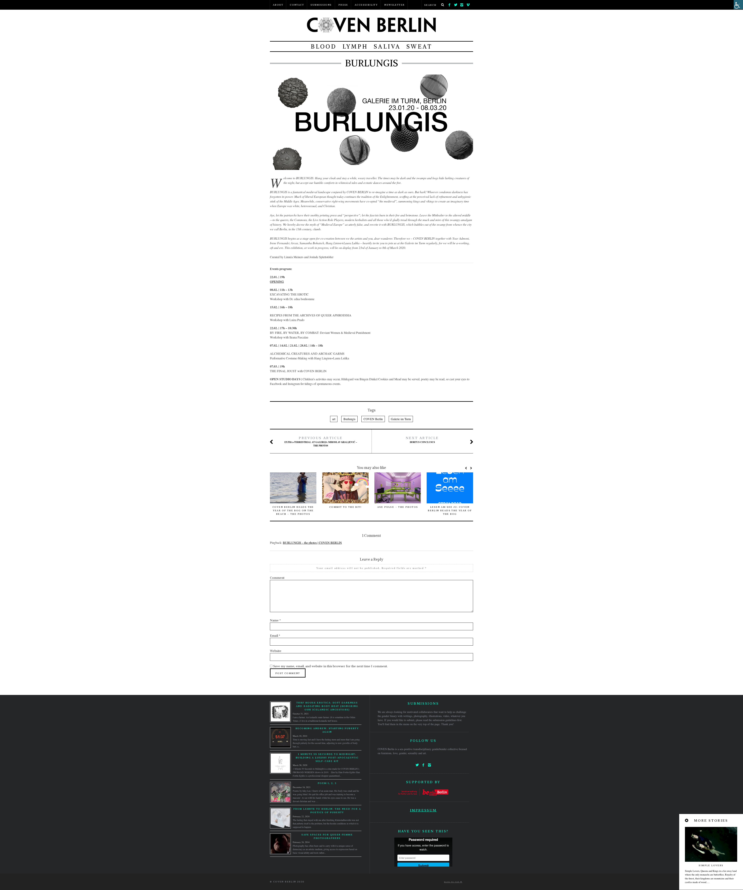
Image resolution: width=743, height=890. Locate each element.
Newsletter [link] (394, 4)
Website (275, 651)
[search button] (442, 5)
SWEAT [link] (419, 46)
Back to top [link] (452, 882)
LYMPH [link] (355, 46)
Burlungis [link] (349, 419)
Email (275, 635)
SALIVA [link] (387, 46)
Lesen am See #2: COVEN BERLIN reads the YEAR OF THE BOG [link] (450, 510)
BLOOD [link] (324, 46)
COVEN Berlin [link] (373, 419)
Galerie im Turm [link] (401, 419)
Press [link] (343, 4)
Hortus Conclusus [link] (422, 440)
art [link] (333, 419)
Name (275, 620)
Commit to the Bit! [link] (345, 506)
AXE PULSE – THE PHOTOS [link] (397, 506)
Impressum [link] (423, 810)
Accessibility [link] (366, 4)
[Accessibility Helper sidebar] (738, 4)
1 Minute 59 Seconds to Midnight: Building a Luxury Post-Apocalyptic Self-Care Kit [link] (327, 757)
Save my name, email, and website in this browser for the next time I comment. (330, 666)
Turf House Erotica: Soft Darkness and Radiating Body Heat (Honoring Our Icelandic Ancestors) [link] (327, 706)
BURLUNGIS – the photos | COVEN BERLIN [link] (312, 543)
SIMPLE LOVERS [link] (711, 865)
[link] (449, 4)
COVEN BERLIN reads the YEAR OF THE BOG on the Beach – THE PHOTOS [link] (293, 510)
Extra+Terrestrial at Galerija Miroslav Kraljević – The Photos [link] (320, 441)
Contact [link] (297, 4)
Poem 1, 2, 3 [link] (327, 783)
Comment (277, 578)
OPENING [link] (277, 281)
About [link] (278, 4)
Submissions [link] (321, 4)
